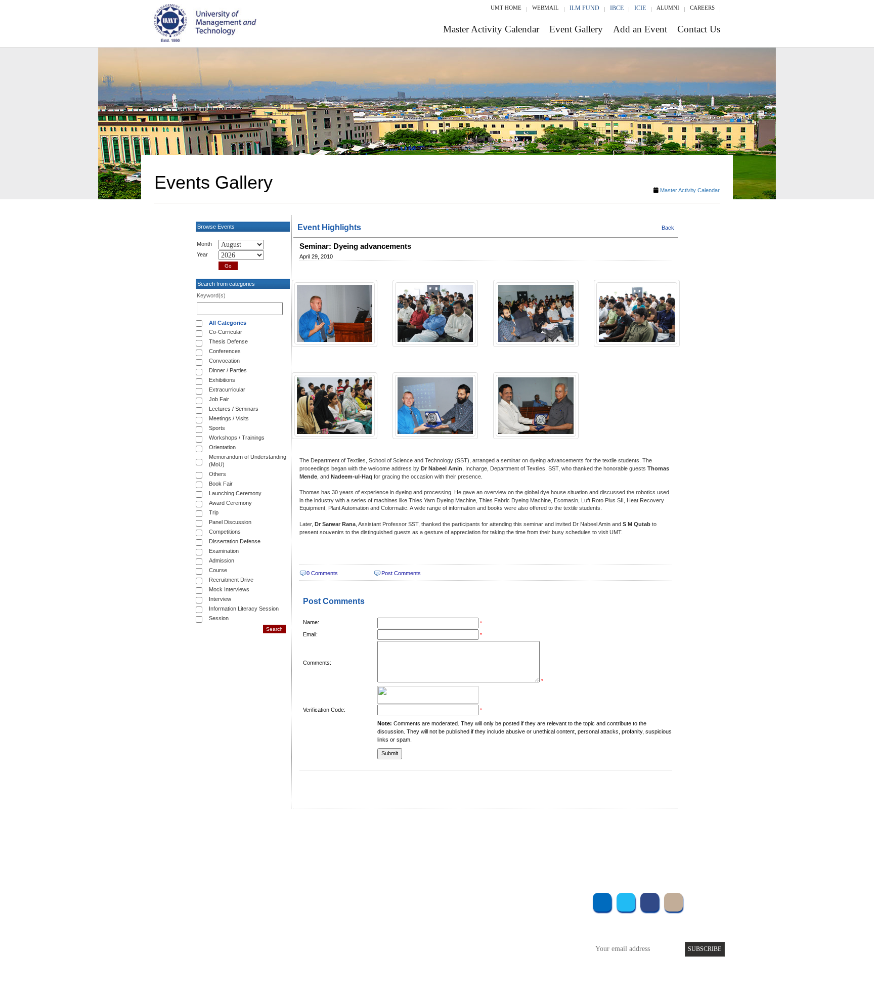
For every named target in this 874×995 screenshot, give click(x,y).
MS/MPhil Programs (283, 927)
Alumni (668, 8)
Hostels (512, 927)
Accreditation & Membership (393, 913)
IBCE (617, 8)
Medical (513, 940)
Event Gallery (576, 29)
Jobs (360, 968)
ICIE (640, 8)
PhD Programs (274, 940)
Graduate (267, 913)
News (361, 954)
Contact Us (698, 29)
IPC (507, 913)
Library (512, 899)
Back (668, 228)
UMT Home (506, 8)
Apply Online (273, 954)
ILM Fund (584, 8)
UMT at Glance (375, 899)
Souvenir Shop (522, 954)
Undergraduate (275, 899)
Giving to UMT (375, 927)
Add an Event (640, 29)
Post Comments (401, 573)
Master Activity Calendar (491, 29)
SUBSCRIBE (704, 949)
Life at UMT (370, 940)
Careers (702, 8)
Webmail (545, 8)
